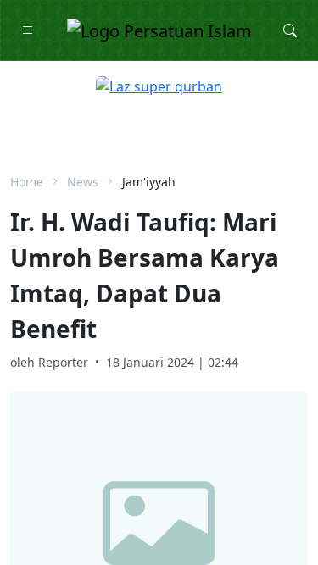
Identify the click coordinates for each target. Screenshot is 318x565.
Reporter (63, 362)
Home (26, 182)
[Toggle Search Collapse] (290, 30)
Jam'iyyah (149, 182)
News (82, 182)
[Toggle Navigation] (28, 30)
